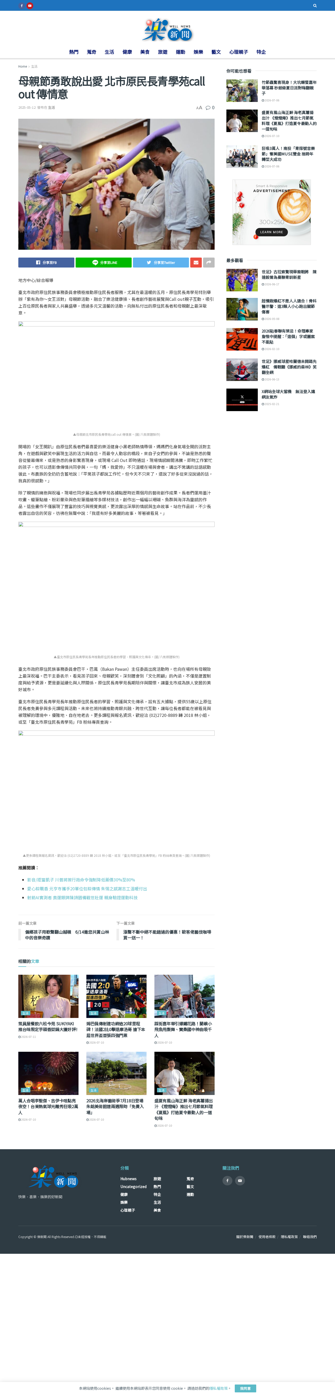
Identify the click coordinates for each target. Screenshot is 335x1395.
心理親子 (238, 51)
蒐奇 (91, 51)
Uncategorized (133, 1186)
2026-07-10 (96, 1042)
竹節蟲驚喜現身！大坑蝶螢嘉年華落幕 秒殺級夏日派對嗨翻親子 (289, 87)
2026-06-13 (271, 379)
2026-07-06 (271, 100)
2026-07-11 (28, 1036)
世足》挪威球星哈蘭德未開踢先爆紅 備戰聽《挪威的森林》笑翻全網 (289, 366)
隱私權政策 (289, 1236)
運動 (180, 51)
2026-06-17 (271, 284)
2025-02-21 (271, 404)
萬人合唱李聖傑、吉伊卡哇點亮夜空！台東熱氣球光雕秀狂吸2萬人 (48, 1106)
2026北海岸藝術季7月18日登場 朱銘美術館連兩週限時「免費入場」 (115, 1106)
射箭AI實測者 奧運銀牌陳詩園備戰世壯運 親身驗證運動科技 (82, 897)
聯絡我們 (310, 1236)
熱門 (74, 51)
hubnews (128, 1178)
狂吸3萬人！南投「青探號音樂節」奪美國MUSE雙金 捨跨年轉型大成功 (288, 153)
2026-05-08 (271, 319)
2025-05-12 (27, 107)
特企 (261, 51)
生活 (109, 51)
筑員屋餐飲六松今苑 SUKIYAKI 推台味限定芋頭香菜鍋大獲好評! (47, 1026)
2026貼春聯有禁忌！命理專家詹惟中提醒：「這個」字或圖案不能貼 (288, 336)
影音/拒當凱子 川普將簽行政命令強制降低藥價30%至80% (81, 879)
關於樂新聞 (244, 1236)
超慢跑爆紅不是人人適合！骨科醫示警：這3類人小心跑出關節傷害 (289, 306)
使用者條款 (267, 1236)
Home (22, 66)
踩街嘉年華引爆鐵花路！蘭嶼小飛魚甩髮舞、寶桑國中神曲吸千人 (183, 1029)
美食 (145, 51)
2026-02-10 (271, 349)
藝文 (216, 51)
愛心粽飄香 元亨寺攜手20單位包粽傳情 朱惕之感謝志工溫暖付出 (87, 888)
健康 (127, 51)
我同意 (245, 1388)
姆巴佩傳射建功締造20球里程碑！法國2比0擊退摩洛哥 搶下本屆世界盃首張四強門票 (115, 1029)
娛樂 (198, 51)
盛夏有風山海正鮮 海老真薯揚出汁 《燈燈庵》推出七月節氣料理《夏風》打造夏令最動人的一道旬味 (183, 1109)
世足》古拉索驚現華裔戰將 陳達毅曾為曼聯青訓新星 (289, 274)
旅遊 (163, 51)
